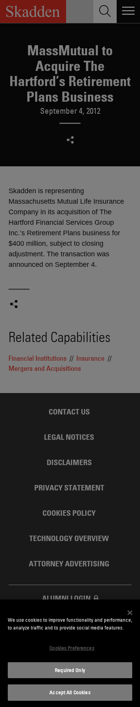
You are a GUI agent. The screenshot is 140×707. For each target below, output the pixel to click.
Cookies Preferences (71, 648)
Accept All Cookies (69, 692)
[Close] (130, 612)
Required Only (70, 670)
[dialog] (70, 653)
